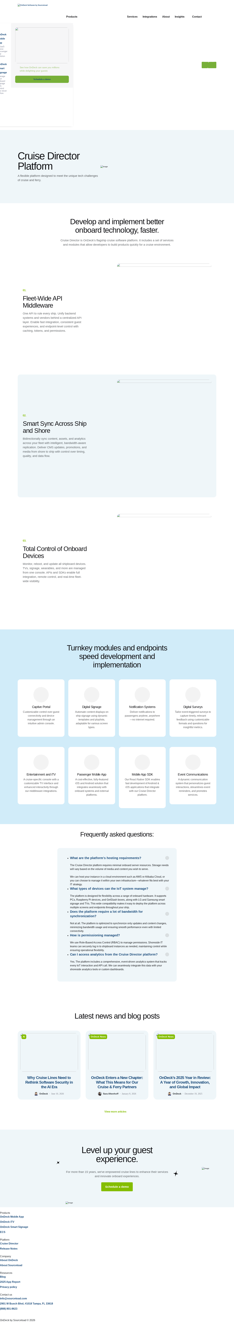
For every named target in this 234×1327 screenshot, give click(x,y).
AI (24, 1036)
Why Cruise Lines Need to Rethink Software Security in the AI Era (49, 1082)
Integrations (150, 16)
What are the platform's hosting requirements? (105, 858)
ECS (2, 1232)
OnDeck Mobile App (12, 1216)
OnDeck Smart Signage (14, 1227)
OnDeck (43, 1093)
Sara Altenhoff (110, 1093)
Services (132, 16)
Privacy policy (8, 1287)
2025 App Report (10, 1282)
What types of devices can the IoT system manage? (109, 888)
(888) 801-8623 (8, 1308)
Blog (3, 1276)
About (166, 16)
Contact (197, 16)
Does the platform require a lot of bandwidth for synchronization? (106, 914)
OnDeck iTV (7, 1221)
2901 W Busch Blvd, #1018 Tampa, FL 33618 (26, 1303)
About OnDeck (9, 1260)
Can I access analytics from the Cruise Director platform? (114, 954)
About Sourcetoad (11, 1265)
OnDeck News (98, 1036)
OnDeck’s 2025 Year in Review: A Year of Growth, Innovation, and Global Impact (185, 1082)
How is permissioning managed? (95, 935)
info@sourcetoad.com (13, 1298)
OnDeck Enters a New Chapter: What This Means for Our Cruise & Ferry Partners (117, 1082)
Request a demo (209, 65)
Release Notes (9, 1248)
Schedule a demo (42, 79)
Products (71, 16)
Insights (179, 16)
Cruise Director (9, 1243)
